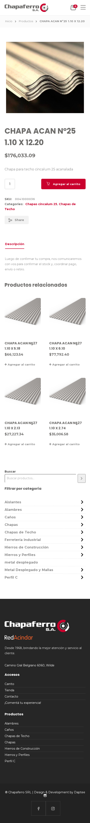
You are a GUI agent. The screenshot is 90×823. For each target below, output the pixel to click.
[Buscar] (82, 478)
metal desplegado (21, 562)
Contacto (11, 696)
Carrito (9, 683)
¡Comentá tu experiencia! (23, 702)
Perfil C (11, 577)
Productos (26, 21)
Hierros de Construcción (27, 547)
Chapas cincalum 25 (41, 204)
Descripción (14, 244)
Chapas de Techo (20, 532)
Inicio (8, 21)
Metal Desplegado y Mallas (29, 570)
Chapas (11, 525)
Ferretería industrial (23, 540)
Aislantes (13, 502)
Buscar (10, 471)
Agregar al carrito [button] (21, 364)
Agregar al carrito (66, 184)
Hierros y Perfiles (20, 555)
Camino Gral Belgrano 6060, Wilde (29, 665)
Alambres (13, 510)
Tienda (9, 690)
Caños (10, 517)
